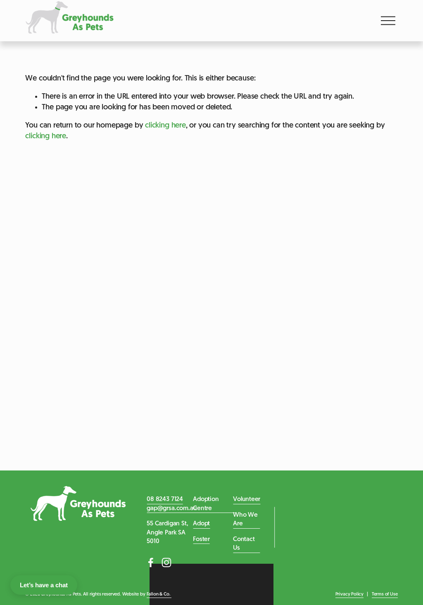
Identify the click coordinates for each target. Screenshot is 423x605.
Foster (201, 539)
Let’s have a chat (44, 584)
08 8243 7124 (165, 499)
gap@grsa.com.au (171, 508)
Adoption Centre (206, 504)
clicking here (165, 126)
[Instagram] (166, 562)
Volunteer (246, 499)
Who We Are (245, 519)
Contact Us (244, 544)
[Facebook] (151, 562)
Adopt (201, 523)
